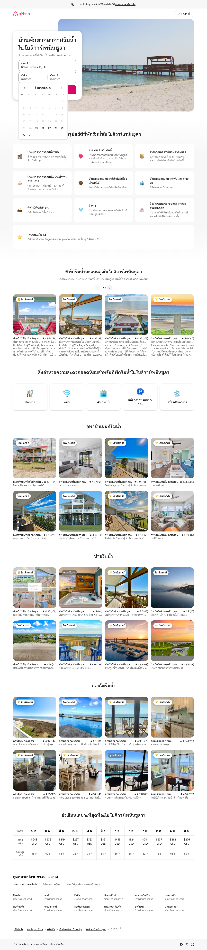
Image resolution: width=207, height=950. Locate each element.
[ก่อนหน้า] (97, 287)
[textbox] (33, 79)
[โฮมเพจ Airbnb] (21, 14)
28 (55, 128)
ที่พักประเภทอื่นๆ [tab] (51, 884)
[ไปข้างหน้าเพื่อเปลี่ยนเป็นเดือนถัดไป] (62, 88)
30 (23, 134)
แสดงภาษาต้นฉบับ (125, 4)
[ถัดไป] (109, 287)
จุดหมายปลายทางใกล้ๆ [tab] (25, 884)
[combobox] (47, 67)
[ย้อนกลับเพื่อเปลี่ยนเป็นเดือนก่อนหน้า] (24, 88)
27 (49, 128)
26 (43, 128)
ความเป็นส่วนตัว (44, 944)
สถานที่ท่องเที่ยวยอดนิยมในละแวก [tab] (83, 884)
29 (62, 128)
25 (36, 128)
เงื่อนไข (59, 944)
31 (30, 134)
